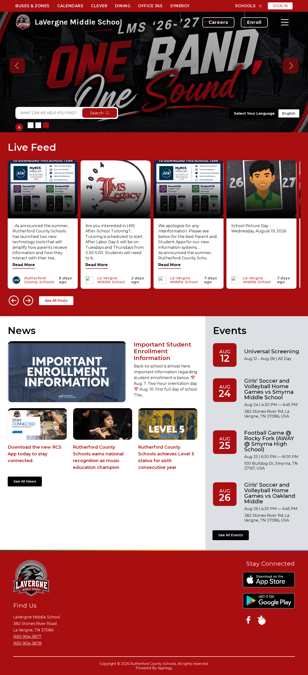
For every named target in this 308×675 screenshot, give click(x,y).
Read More (24, 264)
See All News (24, 481)
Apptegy (165, 668)
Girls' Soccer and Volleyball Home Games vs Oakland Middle (269, 493)
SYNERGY (180, 6)
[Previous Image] (17, 66)
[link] (218, 22)
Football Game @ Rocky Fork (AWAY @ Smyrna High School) (269, 441)
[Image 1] (30, 125)
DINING (122, 6)
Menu (285, 22)
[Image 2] (38, 125)
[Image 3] (46, 125)
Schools (245, 6)
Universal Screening (271, 351)
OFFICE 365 (150, 6)
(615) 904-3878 (27, 643)
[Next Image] (290, 66)
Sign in (280, 6)
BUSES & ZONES (32, 6)
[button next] (28, 301)
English (288, 113)
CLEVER (99, 6)
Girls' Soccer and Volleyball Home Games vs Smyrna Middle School (269, 389)
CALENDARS (70, 6)
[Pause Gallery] (19, 127)
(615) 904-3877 (27, 636)
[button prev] (14, 301)
